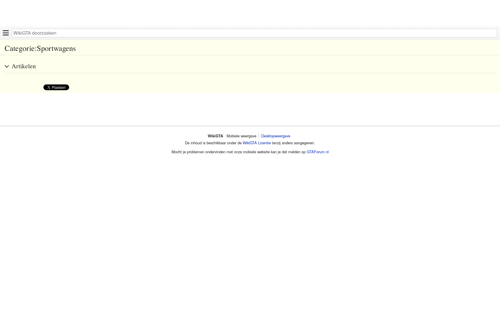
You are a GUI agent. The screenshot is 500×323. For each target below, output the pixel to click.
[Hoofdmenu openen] (6, 32)
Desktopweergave (275, 136)
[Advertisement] (173, 13)
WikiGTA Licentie (257, 142)
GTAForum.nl (318, 151)
